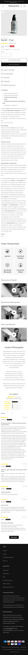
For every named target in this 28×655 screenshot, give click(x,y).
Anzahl (2, 51)
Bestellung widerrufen (8, 587)
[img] (4, 417)
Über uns (5, 560)
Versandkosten (9, 628)
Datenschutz (6, 573)
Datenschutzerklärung (8, 649)
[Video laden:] (14, 290)
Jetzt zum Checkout (14, 64)
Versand (7, 49)
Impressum (5, 570)
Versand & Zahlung (7, 580)
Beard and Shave (8, 647)
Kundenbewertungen (8, 557)
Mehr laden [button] (14, 537)
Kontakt (5, 550)
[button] (3, 6)
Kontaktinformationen (14, 651)
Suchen (5, 554)
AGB (4, 577)
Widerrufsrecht (6, 583)
